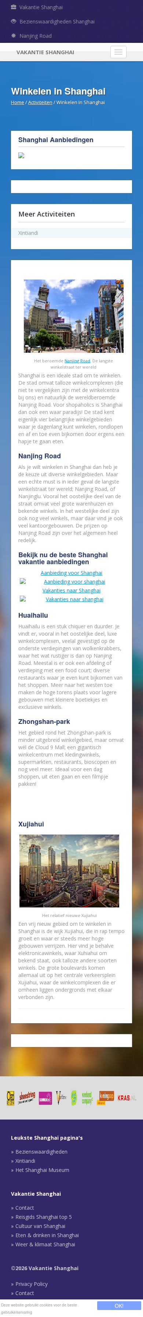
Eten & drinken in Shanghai (47, 1235)
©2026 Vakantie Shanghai (44, 1268)
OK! (119, 1305)
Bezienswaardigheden (41, 1151)
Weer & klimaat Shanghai (45, 1244)
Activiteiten (40, 102)
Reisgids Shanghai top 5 (43, 1216)
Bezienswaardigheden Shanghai (56, 21)
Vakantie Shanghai (40, 7)
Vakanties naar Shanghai (71, 590)
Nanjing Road (35, 35)
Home (17, 102)
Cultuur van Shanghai (40, 1225)
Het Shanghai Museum (42, 1169)
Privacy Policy (31, 1283)
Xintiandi (25, 1160)
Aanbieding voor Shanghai (71, 572)
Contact (24, 1207)
